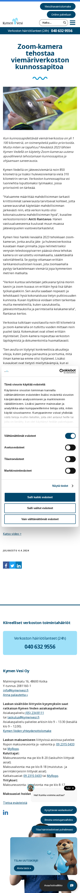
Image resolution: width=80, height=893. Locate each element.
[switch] (70, 447)
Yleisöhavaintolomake (57, 6)
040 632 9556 (61, 30)
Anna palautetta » (15, 695)
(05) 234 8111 (34, 713)
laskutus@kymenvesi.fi (23, 717)
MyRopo (13, 749)
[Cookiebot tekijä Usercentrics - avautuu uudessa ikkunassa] (59, 371)
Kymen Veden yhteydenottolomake (27, 731)
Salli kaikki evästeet (40, 497)
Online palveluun (61, 14)
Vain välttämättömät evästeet (40, 519)
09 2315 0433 (65, 744)
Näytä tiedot (60, 485)
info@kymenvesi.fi (15, 690)
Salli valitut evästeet (40, 508)
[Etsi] (64, 22)
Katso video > (12, 534)
